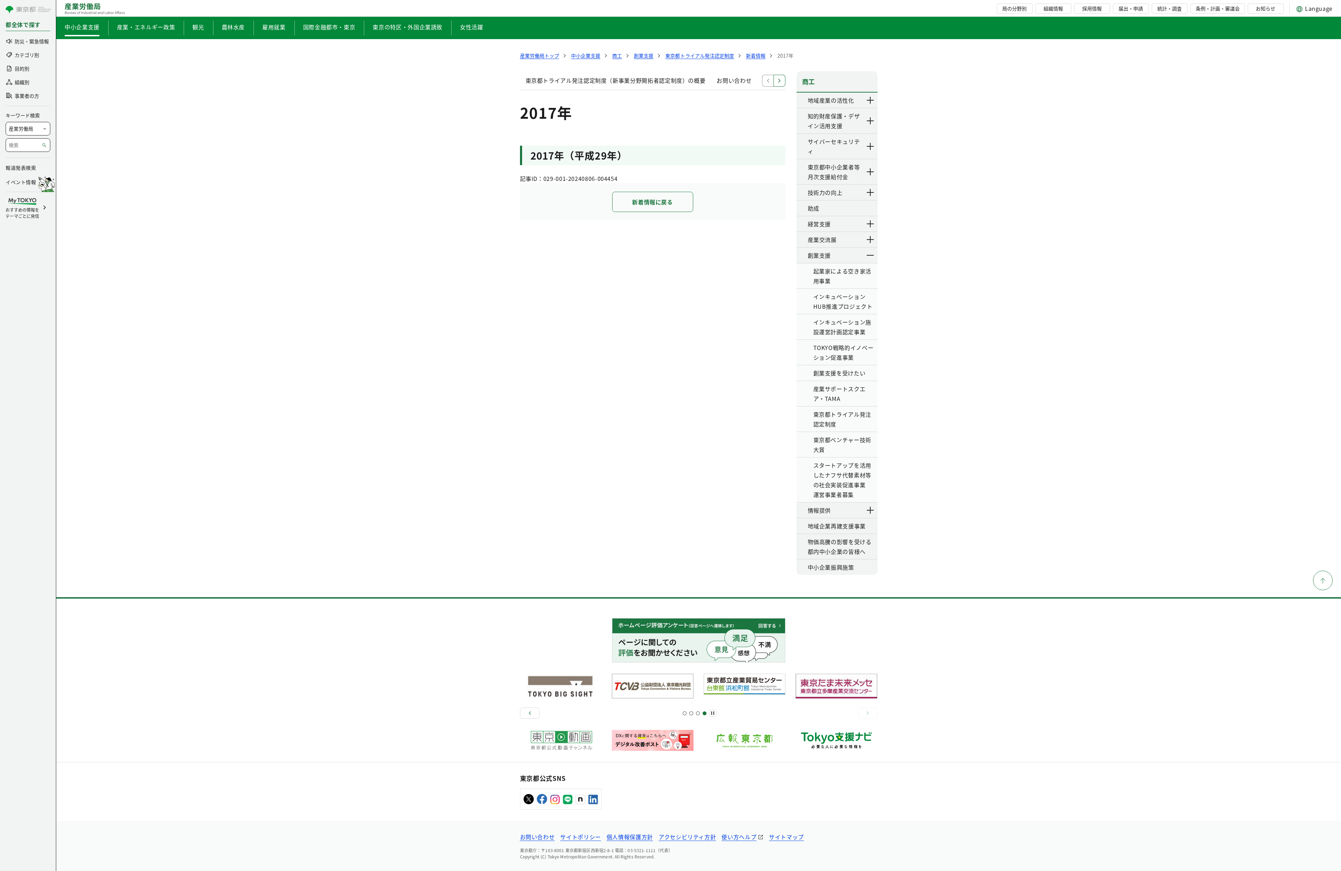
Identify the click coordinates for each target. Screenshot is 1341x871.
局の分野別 (1014, 8)
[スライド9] (698, 713)
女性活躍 (471, 27)
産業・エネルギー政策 (146, 27)
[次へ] (868, 713)
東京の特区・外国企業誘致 (407, 27)
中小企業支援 (82, 27)
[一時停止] (712, 713)
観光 (198, 27)
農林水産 (233, 27)
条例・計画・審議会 (1218, 8)
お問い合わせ (734, 80)
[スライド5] (691, 713)
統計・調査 (1169, 8)
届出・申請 (1131, 8)
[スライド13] (704, 713)
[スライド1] (685, 713)
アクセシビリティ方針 (687, 837)
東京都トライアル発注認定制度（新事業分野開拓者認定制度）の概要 (616, 80)
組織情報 (1053, 8)
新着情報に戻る (652, 202)
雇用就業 (274, 27)
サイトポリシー (580, 837)
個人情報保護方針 (630, 837)
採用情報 (1092, 8)
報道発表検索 (21, 167)
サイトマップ (786, 837)
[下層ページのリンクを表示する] (870, 100)
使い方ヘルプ (738, 837)
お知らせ (1265, 8)
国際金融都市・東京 (329, 27)
